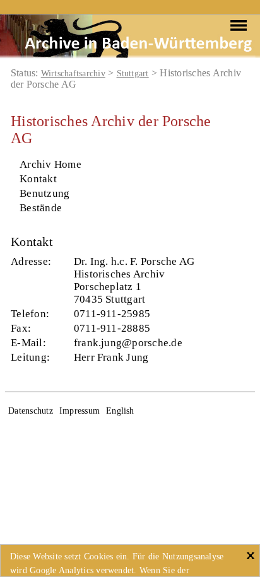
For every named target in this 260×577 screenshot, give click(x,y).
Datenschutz (30, 411)
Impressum (79, 411)
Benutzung (44, 193)
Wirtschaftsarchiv (73, 73)
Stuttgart (133, 73)
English (120, 411)
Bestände (41, 208)
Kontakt (38, 179)
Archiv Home (50, 164)
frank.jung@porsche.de (128, 343)
